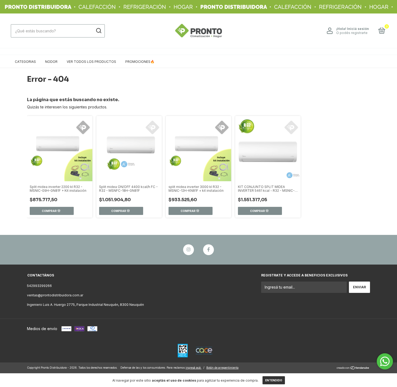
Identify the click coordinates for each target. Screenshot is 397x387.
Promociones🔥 (139, 62)
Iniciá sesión (358, 29)
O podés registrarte (352, 33)
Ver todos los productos (91, 62)
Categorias (25, 62)
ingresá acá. (193, 367)
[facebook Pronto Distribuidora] (208, 249)
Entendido (273, 380)
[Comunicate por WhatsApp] (385, 361)
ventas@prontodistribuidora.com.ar (55, 295)
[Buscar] (98, 31)
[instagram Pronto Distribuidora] (188, 249)
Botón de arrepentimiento (222, 367)
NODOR (51, 62)
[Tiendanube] (353, 368)
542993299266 (39, 286)
